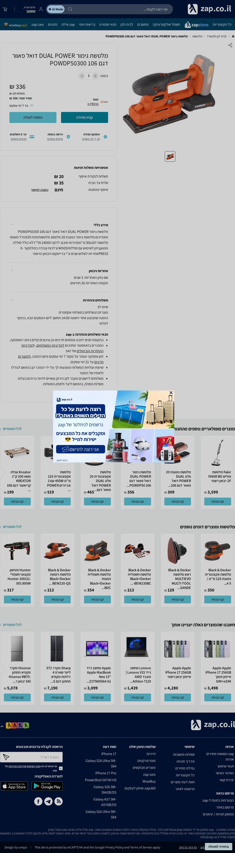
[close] (171, 392)
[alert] (117, 426)
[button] (171, 392)
